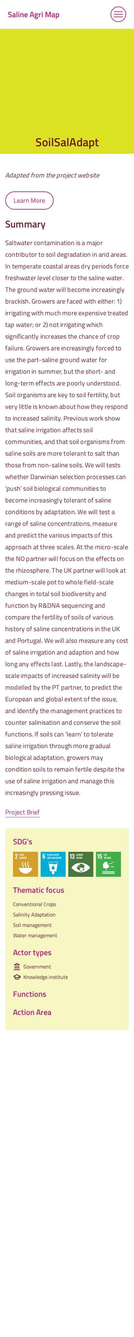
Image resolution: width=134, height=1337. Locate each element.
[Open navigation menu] (118, 14)
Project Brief (22, 812)
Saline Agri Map (34, 14)
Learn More (29, 200)
